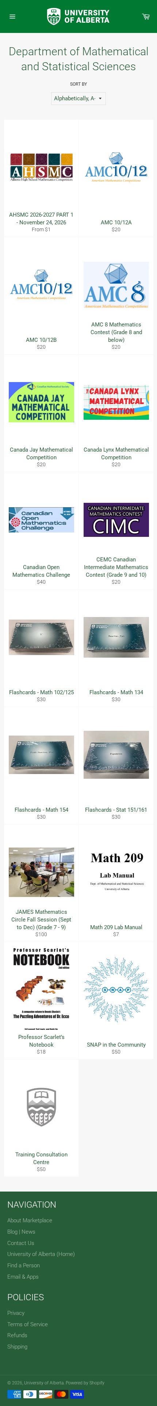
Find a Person (23, 1265)
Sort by (78, 84)
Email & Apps (23, 1277)
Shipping (17, 1346)
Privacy (15, 1313)
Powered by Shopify (85, 1383)
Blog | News (21, 1232)
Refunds (17, 1335)
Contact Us (20, 1243)
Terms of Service (27, 1324)
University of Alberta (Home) (41, 1254)
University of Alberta (44, 1383)
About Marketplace (29, 1220)
